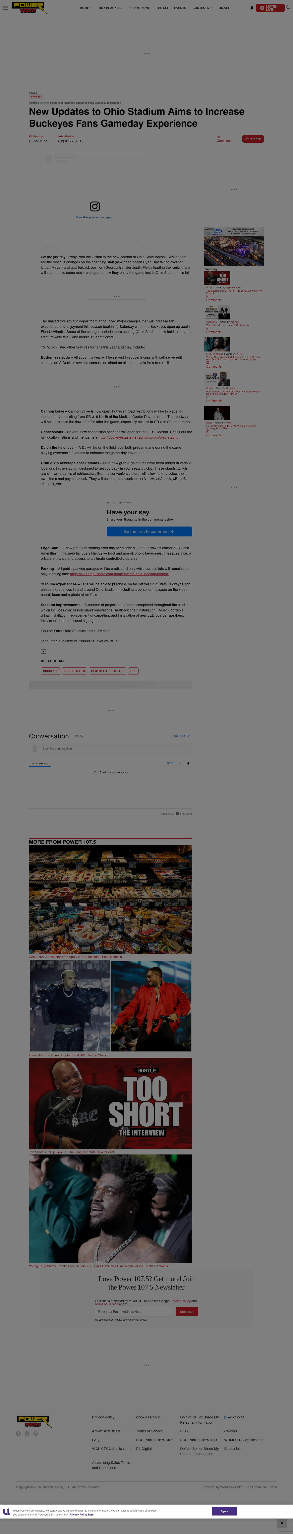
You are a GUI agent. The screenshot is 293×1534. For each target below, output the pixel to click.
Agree (224, 1511)
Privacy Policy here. (82, 1514)
